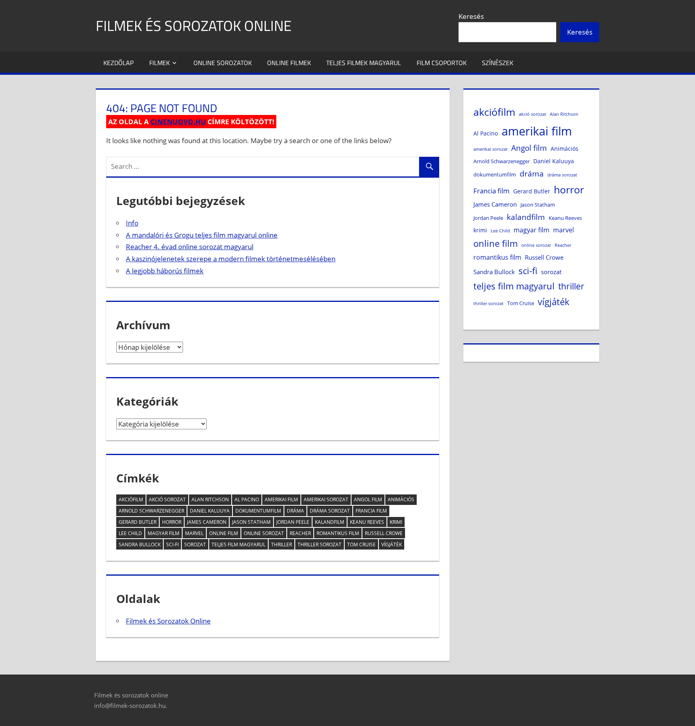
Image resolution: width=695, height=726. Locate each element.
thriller (281, 544)
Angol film (368, 499)
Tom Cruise (361, 544)
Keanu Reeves (367, 522)
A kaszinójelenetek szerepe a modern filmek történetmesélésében (230, 258)
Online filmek (289, 63)
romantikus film (338, 533)
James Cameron (206, 522)
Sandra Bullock (139, 544)
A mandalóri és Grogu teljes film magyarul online (202, 235)
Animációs (401, 499)
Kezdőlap (118, 63)
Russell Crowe (384, 533)
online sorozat (264, 533)
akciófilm (131, 499)
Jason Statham (251, 522)
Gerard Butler (137, 522)
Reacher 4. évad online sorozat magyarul (189, 246)
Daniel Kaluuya (210, 510)
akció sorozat (167, 499)
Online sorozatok (222, 63)
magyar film (163, 533)
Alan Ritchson (210, 499)
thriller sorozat (319, 544)
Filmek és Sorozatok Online (168, 621)
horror (171, 522)
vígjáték (391, 544)
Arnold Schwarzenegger (151, 510)
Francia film (371, 510)
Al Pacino (246, 499)
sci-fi (172, 544)
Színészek (497, 63)
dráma (295, 510)
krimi (396, 522)
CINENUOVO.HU (178, 121)
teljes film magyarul (238, 544)
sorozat (195, 544)
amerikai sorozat (326, 499)
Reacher (300, 533)
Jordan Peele (292, 522)
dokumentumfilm (258, 510)
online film (223, 533)
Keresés (471, 16)
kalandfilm (329, 522)
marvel (194, 533)
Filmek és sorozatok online (194, 25)
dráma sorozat (330, 510)
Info (132, 223)
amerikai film (281, 499)
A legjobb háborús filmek (165, 270)
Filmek (159, 63)
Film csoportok (442, 63)
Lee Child (130, 533)
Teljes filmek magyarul (363, 63)
